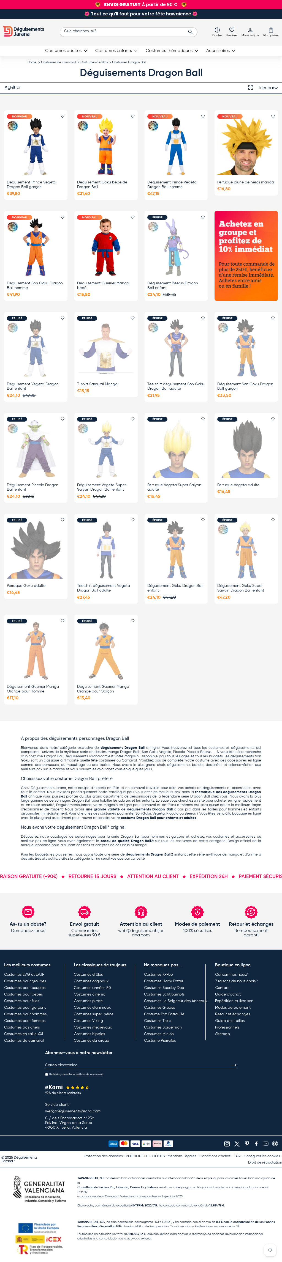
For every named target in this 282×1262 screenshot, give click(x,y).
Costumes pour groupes (25, 981)
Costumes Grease (159, 1008)
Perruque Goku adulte (26, 586)
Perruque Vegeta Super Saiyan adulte (174, 487)
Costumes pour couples (24, 988)
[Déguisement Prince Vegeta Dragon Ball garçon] (36, 146)
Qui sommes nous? (231, 975)
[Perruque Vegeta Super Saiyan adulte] (176, 449)
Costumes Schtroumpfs (164, 994)
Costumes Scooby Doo (164, 988)
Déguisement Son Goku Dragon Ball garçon (245, 386)
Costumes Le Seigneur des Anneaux (175, 1001)
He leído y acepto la (76, 1074)
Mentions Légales (182, 1156)
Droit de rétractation (265, 1162)
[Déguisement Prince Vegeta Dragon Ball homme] (176, 146)
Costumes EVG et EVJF (24, 975)
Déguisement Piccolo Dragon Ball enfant (32, 487)
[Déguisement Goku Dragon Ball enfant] (176, 550)
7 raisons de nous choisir (236, 981)
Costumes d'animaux (92, 1008)
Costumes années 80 (92, 988)
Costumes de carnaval (58, 62)
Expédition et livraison (234, 1001)
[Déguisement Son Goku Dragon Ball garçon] (246, 348)
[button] (271, 32)
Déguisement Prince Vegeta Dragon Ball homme (172, 184)
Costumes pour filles (21, 1001)
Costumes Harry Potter (163, 981)
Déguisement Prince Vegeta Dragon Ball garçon (31, 184)
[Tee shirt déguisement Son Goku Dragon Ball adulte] (176, 348)
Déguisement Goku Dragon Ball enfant (175, 588)
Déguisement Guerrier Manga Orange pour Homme (33, 689)
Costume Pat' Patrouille (164, 1014)
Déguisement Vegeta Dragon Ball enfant (33, 386)
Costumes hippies (89, 1034)
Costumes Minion (159, 1034)
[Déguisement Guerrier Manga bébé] (106, 247)
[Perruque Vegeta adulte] (246, 449)
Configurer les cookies (262, 1156)
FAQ (237, 1156)
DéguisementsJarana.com (85, 756)
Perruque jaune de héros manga (245, 182)
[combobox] (128, 32)
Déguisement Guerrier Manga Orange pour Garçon (103, 689)
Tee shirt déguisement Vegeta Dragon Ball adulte (103, 588)
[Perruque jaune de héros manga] (246, 146)
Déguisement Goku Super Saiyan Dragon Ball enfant (240, 588)
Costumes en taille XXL (24, 1034)
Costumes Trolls (157, 1021)
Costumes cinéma (89, 994)
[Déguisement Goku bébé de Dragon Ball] (106, 146)
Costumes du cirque (91, 1041)
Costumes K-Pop (158, 975)
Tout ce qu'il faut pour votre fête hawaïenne (141, 14)
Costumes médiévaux (93, 1027)
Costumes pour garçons (25, 1008)
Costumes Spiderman (163, 1027)
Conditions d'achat (215, 1156)
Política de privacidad (89, 1074)
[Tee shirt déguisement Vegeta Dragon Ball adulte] (106, 550)
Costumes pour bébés (23, 994)
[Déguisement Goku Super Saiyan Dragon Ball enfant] (246, 550)
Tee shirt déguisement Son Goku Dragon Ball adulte (175, 386)
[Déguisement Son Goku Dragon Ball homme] (36, 247)
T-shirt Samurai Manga (97, 384)
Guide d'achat (228, 994)
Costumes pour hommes (25, 1014)
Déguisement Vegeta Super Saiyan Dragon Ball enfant (101, 487)
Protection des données (103, 1156)
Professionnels (227, 1027)
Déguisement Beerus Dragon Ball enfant (172, 285)
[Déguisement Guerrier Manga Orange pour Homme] (36, 651)
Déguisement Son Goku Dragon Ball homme (35, 285)
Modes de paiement (233, 1008)
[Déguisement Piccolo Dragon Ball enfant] (36, 449)
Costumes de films (94, 62)
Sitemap (222, 1034)
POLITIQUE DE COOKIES (145, 1156)
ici (92, 858)
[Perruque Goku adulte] (36, 550)
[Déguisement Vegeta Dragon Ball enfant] (36, 348)
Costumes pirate (88, 1001)
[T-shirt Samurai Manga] (106, 348)
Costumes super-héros (93, 1014)
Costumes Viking (88, 1021)
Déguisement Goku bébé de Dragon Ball (102, 184)
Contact (222, 988)
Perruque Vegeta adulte (238, 485)
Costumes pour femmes (24, 1021)
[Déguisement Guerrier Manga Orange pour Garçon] (106, 651)
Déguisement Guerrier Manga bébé (103, 285)
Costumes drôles (88, 975)
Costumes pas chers (22, 1027)
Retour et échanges (232, 1014)
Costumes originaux (91, 981)
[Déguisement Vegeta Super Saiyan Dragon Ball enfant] (106, 449)
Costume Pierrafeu (160, 1041)
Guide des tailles (230, 1021)
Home (32, 62)
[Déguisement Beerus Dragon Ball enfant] (176, 247)
